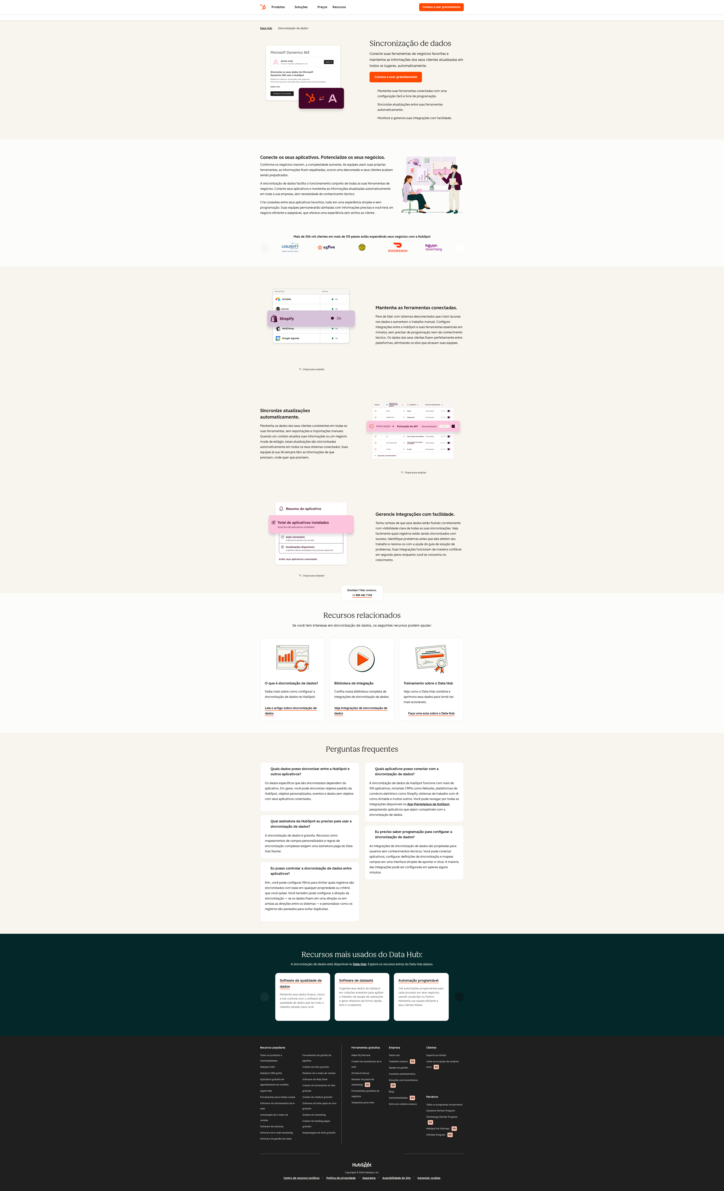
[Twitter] (362, 1153)
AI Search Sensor (360, 1073)
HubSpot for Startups (441, 1128)
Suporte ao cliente (436, 1055)
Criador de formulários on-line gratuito (318, 1088)
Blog (391, 1091)
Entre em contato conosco (403, 1104)
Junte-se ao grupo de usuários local (442, 1064)
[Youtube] (351, 1153)
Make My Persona (360, 1055)
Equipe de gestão (398, 1067)
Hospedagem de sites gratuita (318, 1132)
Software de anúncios (272, 1126)
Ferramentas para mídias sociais (277, 1097)
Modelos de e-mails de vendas (319, 1073)
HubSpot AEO (267, 1067)
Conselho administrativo (402, 1074)
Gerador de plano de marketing (362, 1082)
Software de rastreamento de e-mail (277, 1106)
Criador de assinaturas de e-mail (366, 1064)
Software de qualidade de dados (301, 983)
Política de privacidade (341, 1178)
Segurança (369, 1178)
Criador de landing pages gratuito (316, 1124)
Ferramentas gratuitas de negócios (365, 1094)
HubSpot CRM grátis (271, 1073)
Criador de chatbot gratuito (317, 1097)
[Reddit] (383, 1153)
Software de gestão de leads (276, 1138)
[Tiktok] (394, 1153)
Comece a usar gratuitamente (443, 7)
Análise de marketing (314, 1115)
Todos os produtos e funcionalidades (271, 1058)
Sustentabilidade (401, 1098)
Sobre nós (394, 1055)
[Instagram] (340, 1153)
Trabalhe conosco (401, 1061)
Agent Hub (266, 1091)
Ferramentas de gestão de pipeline (316, 1058)
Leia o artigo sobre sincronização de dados (291, 710)
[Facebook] (329, 1153)
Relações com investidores (403, 1083)
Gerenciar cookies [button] (428, 1178)
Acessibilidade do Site (396, 1178)
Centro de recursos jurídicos (302, 1178)
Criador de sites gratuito (315, 1067)
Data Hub (266, 28)
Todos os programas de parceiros (444, 1104)
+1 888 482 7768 (362, 595)
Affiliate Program (439, 1135)
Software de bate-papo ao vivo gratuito (319, 1106)
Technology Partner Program (441, 1120)
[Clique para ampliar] (432, 184)
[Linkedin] (372, 1153)
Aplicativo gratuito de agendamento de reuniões (274, 1082)
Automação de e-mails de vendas (274, 1118)
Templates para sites (362, 1102)
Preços (322, 7)
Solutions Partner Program (440, 1110)
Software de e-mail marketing (276, 1132)
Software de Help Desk (314, 1079)
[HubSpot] (263, 7)
